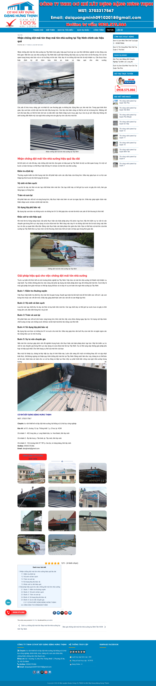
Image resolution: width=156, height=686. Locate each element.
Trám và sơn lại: (28, 579)
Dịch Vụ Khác (83, 30)
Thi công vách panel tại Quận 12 (127, 130)
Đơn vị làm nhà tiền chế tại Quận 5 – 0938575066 (125, 42)
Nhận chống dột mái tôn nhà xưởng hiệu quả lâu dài (37, 571)
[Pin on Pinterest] (66, 613)
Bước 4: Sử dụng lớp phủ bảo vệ (33, 597)
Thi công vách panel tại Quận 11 (127, 137)
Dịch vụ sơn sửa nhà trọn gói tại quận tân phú (125, 67)
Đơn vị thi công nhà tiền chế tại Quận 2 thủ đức (125, 48)
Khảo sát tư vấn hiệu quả (31, 584)
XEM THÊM (33, 459)
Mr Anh (40, 45)
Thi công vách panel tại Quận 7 (127, 165)
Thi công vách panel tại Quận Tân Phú (127, 102)
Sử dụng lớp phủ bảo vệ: (30, 582)
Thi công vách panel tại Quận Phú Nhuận (127, 116)
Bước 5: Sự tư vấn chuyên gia (32, 600)
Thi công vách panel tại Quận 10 (127, 144)
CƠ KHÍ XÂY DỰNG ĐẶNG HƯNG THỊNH (40, 602)
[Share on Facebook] (54, 613)
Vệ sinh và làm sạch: (29, 577)
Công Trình (98, 30)
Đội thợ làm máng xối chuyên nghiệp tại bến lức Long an (124, 60)
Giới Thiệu (50, 30)
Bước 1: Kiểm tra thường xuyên (33, 589)
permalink (49, 620)
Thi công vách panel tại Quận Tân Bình (127, 109)
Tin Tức (110, 30)
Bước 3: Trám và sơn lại (30, 595)
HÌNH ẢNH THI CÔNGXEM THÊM (34, 605)
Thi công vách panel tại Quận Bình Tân (127, 151)
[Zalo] (8, 602)
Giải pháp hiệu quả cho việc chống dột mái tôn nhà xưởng (39, 587)
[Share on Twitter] (58, 613)
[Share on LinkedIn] (70, 613)
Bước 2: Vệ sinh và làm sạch (32, 592)
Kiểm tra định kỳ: (28, 574)
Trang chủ (38, 30)
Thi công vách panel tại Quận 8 (127, 158)
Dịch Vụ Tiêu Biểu (65, 30)
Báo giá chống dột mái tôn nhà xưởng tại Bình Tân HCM (83, 627)
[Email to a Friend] (62, 613)
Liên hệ (119, 30)
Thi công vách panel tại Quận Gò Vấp (127, 123)
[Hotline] (8, 612)
